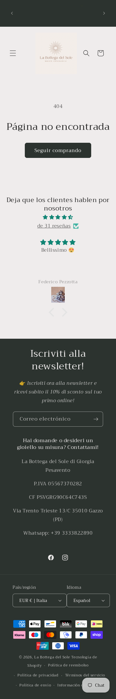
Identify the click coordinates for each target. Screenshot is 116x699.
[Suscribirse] (96, 419)
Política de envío (35, 685)
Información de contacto (80, 685)
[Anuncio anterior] (12, 13)
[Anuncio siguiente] (104, 13)
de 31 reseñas (54, 226)
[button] (13, 53)
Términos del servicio (85, 675)
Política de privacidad (37, 675)
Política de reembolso (68, 665)
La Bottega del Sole (52, 657)
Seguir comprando (58, 150)
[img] (58, 217)
